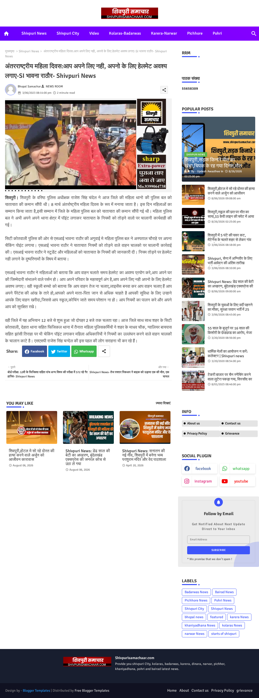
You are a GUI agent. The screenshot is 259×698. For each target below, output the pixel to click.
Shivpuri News (34, 33)
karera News (239, 617)
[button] (254, 34)
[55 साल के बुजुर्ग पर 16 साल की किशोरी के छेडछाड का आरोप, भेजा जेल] (193, 334)
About (184, 690)
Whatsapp (86, 351)
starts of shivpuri (223, 634)
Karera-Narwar (164, 33)
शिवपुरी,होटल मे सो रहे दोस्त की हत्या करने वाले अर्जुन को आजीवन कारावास (31, 455)
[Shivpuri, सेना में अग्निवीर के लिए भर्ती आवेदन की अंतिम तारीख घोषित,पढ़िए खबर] (193, 264)
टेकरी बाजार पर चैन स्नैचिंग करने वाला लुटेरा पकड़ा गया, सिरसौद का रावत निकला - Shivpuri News (230, 379)
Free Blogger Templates (92, 690)
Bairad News (224, 592)
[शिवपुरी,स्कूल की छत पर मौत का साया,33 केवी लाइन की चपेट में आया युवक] (193, 218)
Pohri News (222, 600)
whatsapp (241, 468)
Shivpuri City (68, 33)
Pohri (217, 33)
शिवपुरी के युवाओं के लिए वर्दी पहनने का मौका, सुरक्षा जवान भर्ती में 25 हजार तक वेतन (230, 309)
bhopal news (194, 617)
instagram (203, 481)
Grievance (232, 433)
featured (216, 617)
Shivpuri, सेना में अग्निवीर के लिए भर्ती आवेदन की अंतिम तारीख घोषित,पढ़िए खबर (230, 263)
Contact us (233, 423)
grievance (244, 690)
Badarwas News (196, 592)
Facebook (37, 351)
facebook (203, 468)
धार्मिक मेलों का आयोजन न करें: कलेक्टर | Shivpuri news (228, 353)
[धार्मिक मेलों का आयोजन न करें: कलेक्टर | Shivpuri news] (193, 357)
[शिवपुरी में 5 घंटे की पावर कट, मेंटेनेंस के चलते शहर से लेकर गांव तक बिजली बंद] (193, 241)
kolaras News (232, 625)
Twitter (62, 351)
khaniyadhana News (200, 625)
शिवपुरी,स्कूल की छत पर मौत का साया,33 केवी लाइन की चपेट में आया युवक (231, 216)
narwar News (194, 634)
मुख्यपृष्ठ (9, 51)
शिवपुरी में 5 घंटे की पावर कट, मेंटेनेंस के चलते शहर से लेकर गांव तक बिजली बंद (229, 240)
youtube (241, 481)
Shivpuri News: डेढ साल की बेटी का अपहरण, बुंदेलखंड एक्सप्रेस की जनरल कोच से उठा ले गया (88, 457)
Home (172, 690)
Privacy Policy (197, 433)
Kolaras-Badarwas (125, 33)
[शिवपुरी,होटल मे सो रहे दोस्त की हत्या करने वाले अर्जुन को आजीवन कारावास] (193, 195)
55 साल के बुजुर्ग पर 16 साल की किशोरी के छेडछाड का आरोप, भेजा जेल (230, 333)
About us (193, 423)
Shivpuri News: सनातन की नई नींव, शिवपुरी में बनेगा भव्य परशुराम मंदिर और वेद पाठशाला (144, 455)
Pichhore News (196, 600)
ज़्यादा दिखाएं (163, 403)
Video (94, 33)
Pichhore (195, 33)
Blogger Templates (36, 690)
